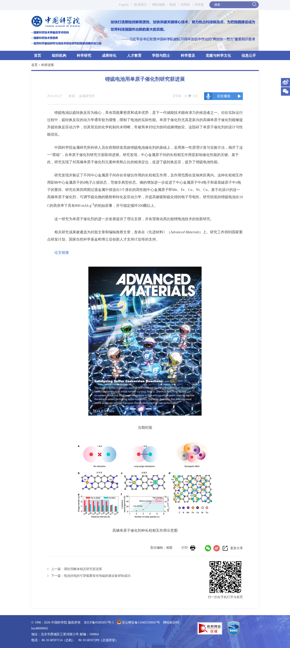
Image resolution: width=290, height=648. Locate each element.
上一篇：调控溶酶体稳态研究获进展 (76, 569)
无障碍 (185, 4)
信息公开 (249, 55)
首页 (37, 55)
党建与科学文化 (218, 55)
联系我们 (140, 4)
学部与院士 (161, 55)
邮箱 (172, 4)
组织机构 (59, 55)
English (124, 4)
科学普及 (188, 55)
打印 (184, 547)
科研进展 (47, 65)
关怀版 (199, 4)
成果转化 (109, 55)
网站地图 (158, 4)
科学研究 (84, 55)
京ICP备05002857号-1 (99, 622)
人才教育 (134, 55)
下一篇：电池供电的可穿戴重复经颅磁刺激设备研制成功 (90, 575)
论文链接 (61, 252)
